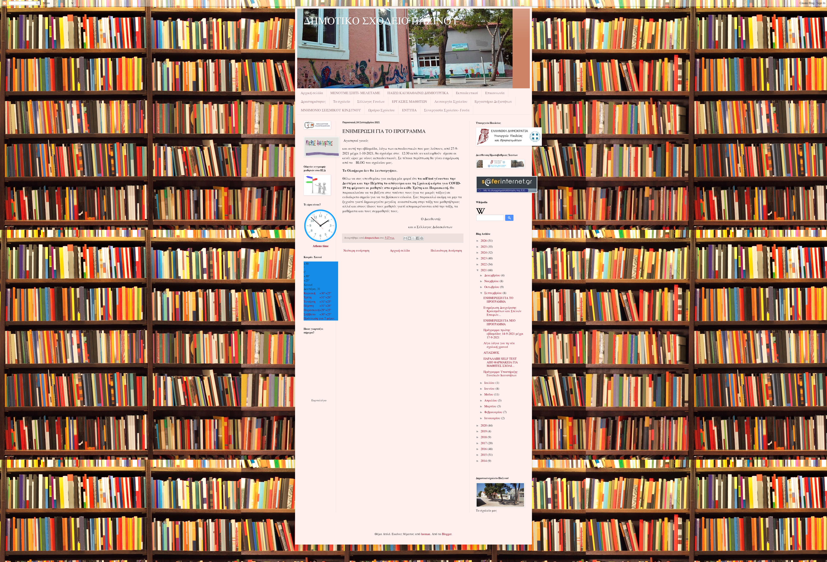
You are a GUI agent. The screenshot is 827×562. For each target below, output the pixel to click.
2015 (484, 455)
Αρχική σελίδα (312, 92)
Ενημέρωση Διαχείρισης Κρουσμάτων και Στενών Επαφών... (502, 311)
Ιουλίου (490, 383)
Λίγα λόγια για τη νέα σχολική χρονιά (499, 345)
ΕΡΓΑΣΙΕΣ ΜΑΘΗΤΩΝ (409, 101)
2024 (484, 252)
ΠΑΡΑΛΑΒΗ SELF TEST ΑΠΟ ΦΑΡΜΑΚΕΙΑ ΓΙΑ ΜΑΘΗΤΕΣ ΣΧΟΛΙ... (500, 362)
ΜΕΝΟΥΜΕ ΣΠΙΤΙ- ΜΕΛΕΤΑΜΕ (355, 92)
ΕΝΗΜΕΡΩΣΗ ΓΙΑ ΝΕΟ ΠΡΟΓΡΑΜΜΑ (499, 322)
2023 (484, 258)
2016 (484, 449)
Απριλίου (491, 400)
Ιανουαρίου (492, 418)
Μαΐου (489, 394)
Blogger (446, 534)
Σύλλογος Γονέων (371, 101)
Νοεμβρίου (492, 281)
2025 (484, 246)
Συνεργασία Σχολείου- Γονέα (446, 110)
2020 (484, 425)
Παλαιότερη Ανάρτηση (446, 250)
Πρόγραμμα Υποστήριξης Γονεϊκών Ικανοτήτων (500, 373)
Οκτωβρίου (492, 287)
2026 (484, 240)
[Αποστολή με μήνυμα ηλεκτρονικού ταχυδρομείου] (405, 238)
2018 (484, 437)
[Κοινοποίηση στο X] (413, 238)
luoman (425, 534)
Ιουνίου (490, 388)
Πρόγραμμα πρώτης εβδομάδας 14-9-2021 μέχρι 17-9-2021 (503, 333)
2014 (484, 461)
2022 (484, 264)
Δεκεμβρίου (492, 275)
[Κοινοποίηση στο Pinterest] (422, 238)
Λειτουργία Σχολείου (450, 101)
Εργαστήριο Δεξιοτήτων (493, 101)
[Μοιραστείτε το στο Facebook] (417, 238)
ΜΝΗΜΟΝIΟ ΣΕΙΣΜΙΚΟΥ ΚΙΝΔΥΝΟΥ (331, 110)
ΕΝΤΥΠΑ (409, 110)
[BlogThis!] (409, 238)
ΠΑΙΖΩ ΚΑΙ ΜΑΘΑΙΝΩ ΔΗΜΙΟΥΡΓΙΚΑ (418, 92)
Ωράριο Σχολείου (381, 110)
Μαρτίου (490, 406)
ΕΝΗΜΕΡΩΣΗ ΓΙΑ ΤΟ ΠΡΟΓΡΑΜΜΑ (498, 300)
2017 (484, 443)
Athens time (320, 246)
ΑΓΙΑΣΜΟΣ (491, 352)
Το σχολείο (341, 101)
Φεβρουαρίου (493, 412)
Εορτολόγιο (318, 400)
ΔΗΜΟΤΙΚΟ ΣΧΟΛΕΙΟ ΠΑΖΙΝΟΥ (381, 20)
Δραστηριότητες (313, 101)
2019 (484, 431)
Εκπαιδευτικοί (467, 92)
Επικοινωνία (495, 92)
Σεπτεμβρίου (493, 293)
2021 (484, 270)
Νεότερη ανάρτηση (356, 250)
